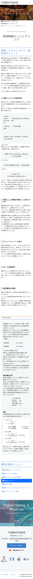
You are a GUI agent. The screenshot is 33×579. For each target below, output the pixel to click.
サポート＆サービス (13, 21)
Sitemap (13, 574)
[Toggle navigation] (30, 2)
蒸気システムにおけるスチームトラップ (16, 488)
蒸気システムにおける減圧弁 (13, 477)
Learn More (16, 520)
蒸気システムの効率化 (11, 473)
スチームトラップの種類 (11, 491)
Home (5, 21)
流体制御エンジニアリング (9, 23)
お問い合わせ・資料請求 (16, 545)
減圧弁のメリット (9, 480)
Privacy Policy (4, 574)
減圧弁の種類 (8, 484)
